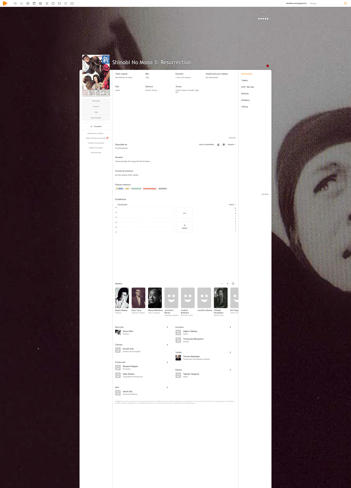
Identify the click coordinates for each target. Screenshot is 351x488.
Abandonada (96, 118)
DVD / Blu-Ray (247, 87)
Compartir (97, 126)
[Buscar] (346, 3)
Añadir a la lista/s (96, 148)
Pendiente (96, 101)
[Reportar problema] (218, 144)
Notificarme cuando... (96, 133)
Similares (245, 100)
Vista (96, 112)
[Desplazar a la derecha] (227, 283)
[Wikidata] (163, 190)
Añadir (135, 175)
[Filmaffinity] (120, 190)
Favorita (96, 106)
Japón (117, 90)
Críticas (244, 106)
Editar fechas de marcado (97, 138)
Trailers (244, 80)
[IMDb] (128, 190)
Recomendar (96, 153)
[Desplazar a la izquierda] (222, 283)
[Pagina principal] (5, 5)
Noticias (245, 93)
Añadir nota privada (96, 143)
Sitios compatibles (206, 144)
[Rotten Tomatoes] (150, 190)
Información (246, 74)
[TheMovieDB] (137, 190)
